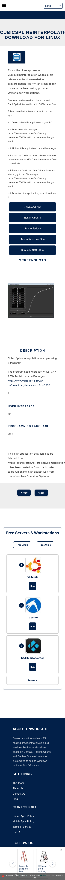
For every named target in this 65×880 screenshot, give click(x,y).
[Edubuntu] (34, 565)
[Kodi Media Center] (34, 646)
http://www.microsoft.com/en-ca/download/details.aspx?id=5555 (29, 383)
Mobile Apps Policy (23, 821)
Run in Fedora (32, 228)
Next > (41, 492)
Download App (32, 206)
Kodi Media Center (32, 657)
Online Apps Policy (23, 816)
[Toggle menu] (4, 5)
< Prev (24, 492)
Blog (15, 799)
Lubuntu (32, 617)
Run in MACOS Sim (32, 250)
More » (32, 680)
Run (32, 586)
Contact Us (19, 793)
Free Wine (45, 544)
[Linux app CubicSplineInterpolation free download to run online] (16, 57)
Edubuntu (32, 577)
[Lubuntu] (34, 605)
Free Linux (22, 544)
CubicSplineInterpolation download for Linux (32, 35)
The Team (18, 783)
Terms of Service (22, 826)
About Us (18, 788)
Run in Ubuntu (32, 217)
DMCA (16, 832)
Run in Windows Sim (33, 239)
